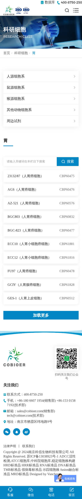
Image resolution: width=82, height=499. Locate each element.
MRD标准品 (20, 474)
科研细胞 (21, 53)
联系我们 (28, 446)
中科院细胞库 (41, 461)
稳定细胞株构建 (63, 461)
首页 (6, 53)
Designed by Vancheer (45, 474)
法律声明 (9, 446)
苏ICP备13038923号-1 (42, 456)
